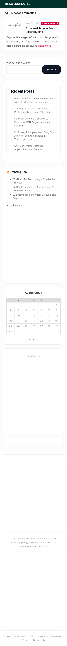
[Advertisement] (33, 243)
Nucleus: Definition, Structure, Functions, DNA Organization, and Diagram (32, 122)
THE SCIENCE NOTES (16, 3)
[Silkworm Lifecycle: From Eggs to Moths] (14, 26)
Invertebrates (49, 23)
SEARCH (51, 69)
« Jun (32, 339)
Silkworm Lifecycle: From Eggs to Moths (40, 30)
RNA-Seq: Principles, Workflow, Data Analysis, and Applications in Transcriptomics (34, 136)
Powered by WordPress (49, 636)
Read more (44, 45)
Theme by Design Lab (33, 640)
